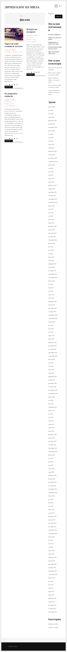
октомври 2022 (52, 240)
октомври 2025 (52, 127)
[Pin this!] (17, 85)
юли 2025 (50, 134)
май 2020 (50, 332)
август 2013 (51, 537)
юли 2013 (50, 540)
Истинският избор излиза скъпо (55, 47)
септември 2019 (52, 356)
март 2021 (51, 298)
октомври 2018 (52, 390)
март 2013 (51, 554)
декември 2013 (52, 523)
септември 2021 (52, 277)
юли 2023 (50, 209)
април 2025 (51, 144)
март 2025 (51, 148)
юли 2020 (50, 325)
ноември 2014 (52, 485)
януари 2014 (51, 520)
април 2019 (51, 369)
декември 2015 (52, 441)
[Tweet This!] (10, 85)
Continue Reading (9, 86)
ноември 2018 (52, 386)
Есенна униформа (54, 34)
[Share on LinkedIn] (15, 85)
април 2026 (51, 117)
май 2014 (50, 506)
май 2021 (50, 291)
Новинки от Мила (32, 35)
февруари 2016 (52, 434)
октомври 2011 (52, 612)
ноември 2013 (52, 526)
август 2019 (51, 359)
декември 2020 (52, 308)
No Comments (32, 41)
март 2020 (51, 339)
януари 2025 (51, 154)
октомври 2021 (52, 274)
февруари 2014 (52, 516)
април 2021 (51, 294)
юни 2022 (51, 250)
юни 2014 (51, 502)
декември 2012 (52, 564)
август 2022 (51, 243)
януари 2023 (51, 229)
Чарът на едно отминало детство (14, 34)
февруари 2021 (52, 301)
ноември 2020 (52, 311)
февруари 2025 (52, 151)
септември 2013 (52, 533)
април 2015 (51, 468)
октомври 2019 (52, 352)
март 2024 (51, 182)
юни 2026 (51, 113)
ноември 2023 (52, 195)
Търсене (50, 13)
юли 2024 (50, 168)
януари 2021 (51, 305)
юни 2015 (51, 462)
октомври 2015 (52, 448)
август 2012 (51, 578)
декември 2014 (52, 482)
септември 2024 (52, 161)
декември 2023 (52, 192)
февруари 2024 (52, 185)
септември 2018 (52, 393)
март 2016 (51, 431)
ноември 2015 (52, 445)
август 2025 (51, 131)
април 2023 (51, 219)
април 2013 (51, 550)
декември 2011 (52, 605)
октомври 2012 (52, 571)
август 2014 (51, 496)
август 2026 (51, 107)
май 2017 (50, 417)
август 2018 (51, 397)
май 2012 (50, 588)
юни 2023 (51, 212)
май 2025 (50, 141)
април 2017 (51, 421)
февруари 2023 (52, 226)
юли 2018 (50, 400)
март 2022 (51, 260)
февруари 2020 (52, 342)
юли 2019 (50, 363)
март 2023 (51, 223)
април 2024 (51, 178)
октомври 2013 (52, 530)
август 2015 (51, 455)
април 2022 (51, 257)
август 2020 (51, 322)
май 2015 (50, 465)
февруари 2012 (52, 598)
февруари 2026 (52, 120)
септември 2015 (52, 451)
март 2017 (51, 424)
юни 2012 (50, 584)
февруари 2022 (52, 264)
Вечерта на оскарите (31, 30)
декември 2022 (52, 233)
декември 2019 (52, 346)
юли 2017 (50, 414)
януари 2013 (51, 561)
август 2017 (51, 410)
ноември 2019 (52, 349)
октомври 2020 (52, 315)
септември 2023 (52, 202)
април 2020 (51, 335)
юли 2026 (50, 110)
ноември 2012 (52, 567)
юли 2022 (50, 247)
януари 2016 (51, 438)
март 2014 (51, 513)
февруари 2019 (52, 376)
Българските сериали (11, 94)
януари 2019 (51, 380)
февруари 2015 (52, 475)
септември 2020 (53, 318)
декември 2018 (52, 383)
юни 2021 (50, 288)
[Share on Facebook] (12, 85)
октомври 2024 (52, 158)
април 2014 (51, 509)
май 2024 (50, 175)
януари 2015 (51, 479)
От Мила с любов (10, 50)
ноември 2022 (52, 236)
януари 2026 (51, 124)
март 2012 (51, 595)
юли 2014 (50, 499)
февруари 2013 (52, 557)
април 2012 (51, 591)
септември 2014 (52, 492)
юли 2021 (50, 284)
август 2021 (51, 281)
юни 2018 (51, 404)
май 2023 (50, 216)
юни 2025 (51, 137)
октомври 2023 (52, 199)
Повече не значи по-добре (55, 38)
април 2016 (51, 427)
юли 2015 (50, 458)
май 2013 (50, 547)
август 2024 (51, 165)
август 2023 (51, 206)
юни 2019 (51, 366)
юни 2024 (51, 172)
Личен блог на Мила (22, 7)
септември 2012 (52, 574)
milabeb (8, 52)
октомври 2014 (52, 489)
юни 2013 (50, 543)
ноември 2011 (52, 608)
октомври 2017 (52, 407)
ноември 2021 (52, 270)
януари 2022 (51, 267)
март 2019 (51, 373)
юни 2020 (51, 328)
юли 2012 (50, 581)
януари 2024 (51, 189)
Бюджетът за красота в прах (53, 43)
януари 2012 (51, 601)
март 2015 (51, 472)
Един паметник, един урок (53, 52)
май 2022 (50, 253)
